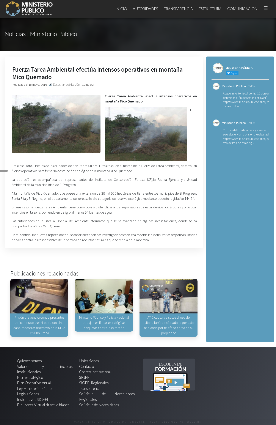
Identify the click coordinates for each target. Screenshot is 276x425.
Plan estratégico (30, 377)
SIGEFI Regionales (94, 383)
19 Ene (251, 86)
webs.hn (194, 421)
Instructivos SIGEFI (32, 399)
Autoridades (145, 8)
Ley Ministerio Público (35, 388)
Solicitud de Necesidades (99, 405)
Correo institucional (95, 372)
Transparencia (178, 8)
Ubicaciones (89, 361)
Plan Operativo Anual (34, 383)
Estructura (210, 8)
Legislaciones (28, 394)
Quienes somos (29, 361)
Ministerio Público (234, 86)
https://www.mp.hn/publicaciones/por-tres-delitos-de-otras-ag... (247, 141)
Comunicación (242, 8)
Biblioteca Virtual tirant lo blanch (43, 405)
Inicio (121, 8)
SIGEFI (84, 377)
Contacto (86, 366)
